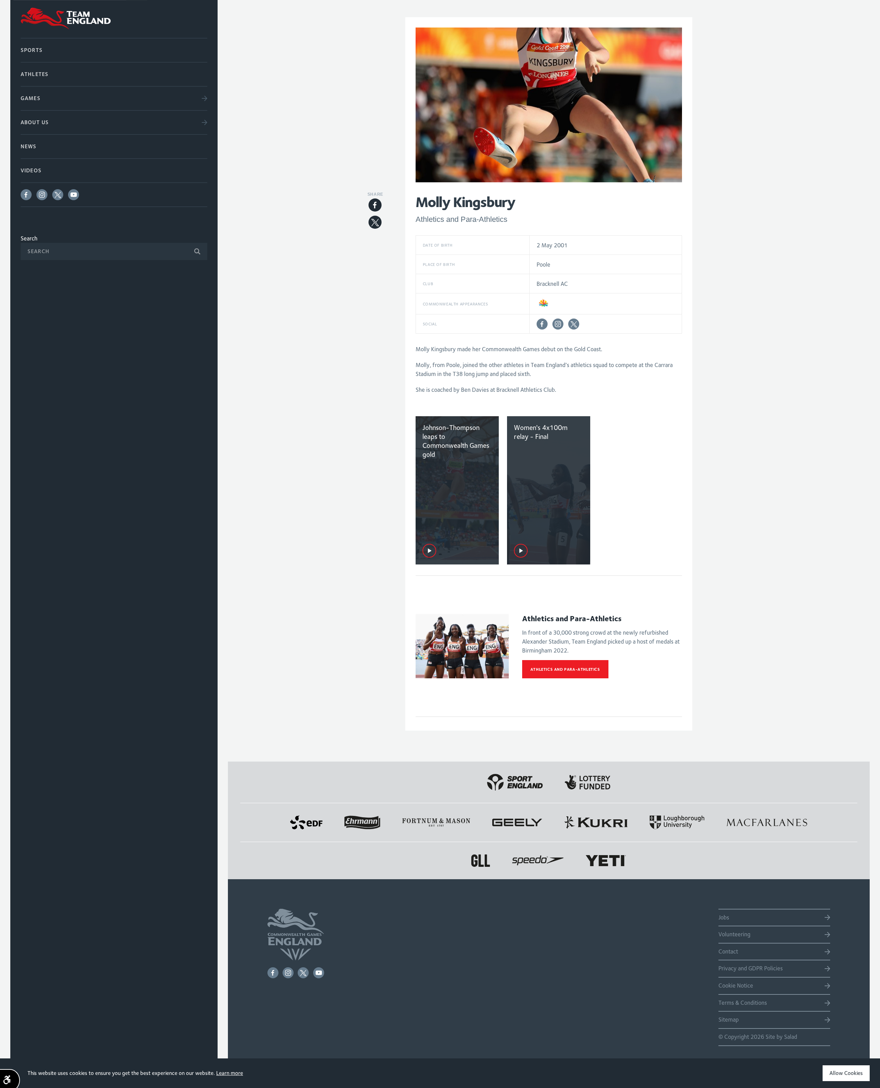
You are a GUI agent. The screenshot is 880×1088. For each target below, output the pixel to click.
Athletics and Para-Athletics (565, 669)
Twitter (57, 194)
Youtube (73, 194)
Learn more (229, 1073)
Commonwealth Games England (114, 19)
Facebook (26, 194)
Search (29, 238)
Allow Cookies (846, 1073)
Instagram (41, 194)
